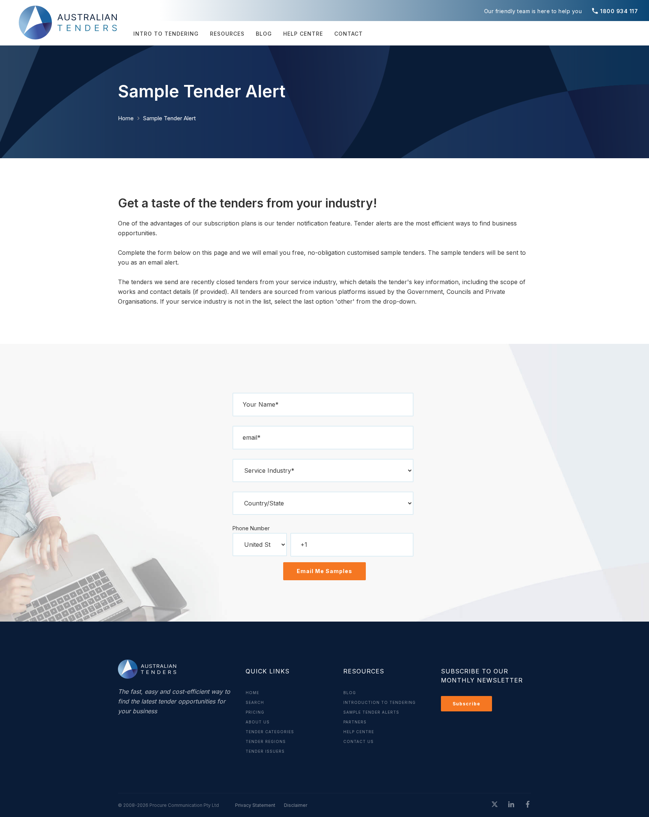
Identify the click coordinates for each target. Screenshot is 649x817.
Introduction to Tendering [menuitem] (379, 702)
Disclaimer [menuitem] (295, 805)
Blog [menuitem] (264, 33)
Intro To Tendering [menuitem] (166, 33)
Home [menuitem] (252, 692)
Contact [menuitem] (348, 33)
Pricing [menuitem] (255, 712)
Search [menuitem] (255, 702)
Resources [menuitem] (227, 33)
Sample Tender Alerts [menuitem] (371, 712)
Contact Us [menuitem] (358, 741)
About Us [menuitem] (258, 722)
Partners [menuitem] (355, 722)
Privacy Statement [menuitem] (255, 805)
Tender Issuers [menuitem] (265, 751)
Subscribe (466, 704)
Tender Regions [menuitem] (266, 741)
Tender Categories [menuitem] (270, 731)
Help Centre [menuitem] (303, 33)
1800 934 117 (614, 11)
